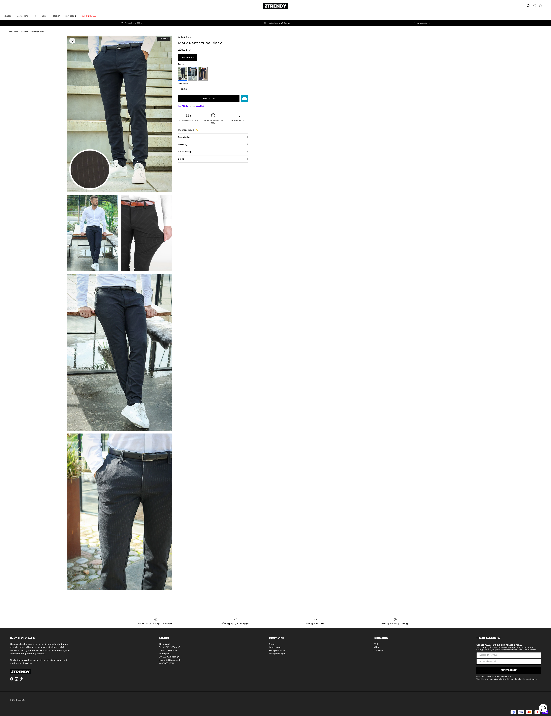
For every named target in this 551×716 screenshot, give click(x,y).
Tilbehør (56, 16)
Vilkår (377, 647)
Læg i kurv (209, 98)
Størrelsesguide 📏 (188, 130)
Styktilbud (70, 16)
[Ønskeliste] (534, 6)
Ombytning (275, 647)
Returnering (184, 151)
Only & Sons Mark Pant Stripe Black (29, 32)
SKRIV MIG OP (509, 670)
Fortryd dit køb (277, 653)
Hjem (11, 32)
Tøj (34, 16)
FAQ (376, 644)
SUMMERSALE (89, 16)
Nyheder (7, 16)
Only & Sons (184, 37)
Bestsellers (22, 16)
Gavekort (378, 650)
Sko (44, 16)
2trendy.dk (20, 700)
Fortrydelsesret (277, 650)
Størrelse (183, 83)
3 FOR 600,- (188, 57)
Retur (272, 644)
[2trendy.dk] (275, 6)
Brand (181, 159)
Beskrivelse (184, 137)
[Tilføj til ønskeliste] (72, 41)
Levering (182, 144)
